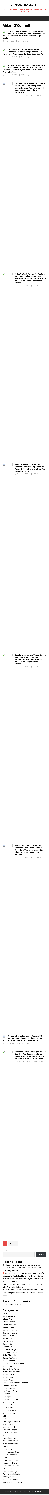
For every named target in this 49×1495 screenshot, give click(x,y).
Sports (5, 1457)
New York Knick (9, 1427)
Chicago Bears (8, 1341)
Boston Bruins (8, 1335)
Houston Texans (9, 1377)
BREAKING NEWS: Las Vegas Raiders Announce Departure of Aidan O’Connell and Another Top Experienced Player (30, 467)
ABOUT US (7, 1313)
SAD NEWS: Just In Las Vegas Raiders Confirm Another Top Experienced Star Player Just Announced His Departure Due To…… (24, 51)
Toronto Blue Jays (10, 1471)
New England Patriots (11, 1421)
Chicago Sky (7, 1347)
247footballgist (23, 41)
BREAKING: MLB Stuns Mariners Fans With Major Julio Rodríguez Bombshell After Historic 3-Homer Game (23, 1292)
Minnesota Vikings (10, 1413)
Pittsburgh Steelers (10, 1443)
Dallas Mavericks (9, 1355)
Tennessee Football (11, 1460)
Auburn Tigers (8, 1327)
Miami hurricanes (9, 1407)
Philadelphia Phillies (10, 1441)
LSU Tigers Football (10, 1399)
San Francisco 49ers (11, 1452)
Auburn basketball (10, 1324)
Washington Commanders (13, 1482)
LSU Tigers (7, 1396)
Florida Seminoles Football (13, 1363)
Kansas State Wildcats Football (15, 1383)
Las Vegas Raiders (10, 1388)
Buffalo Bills (7, 1338)
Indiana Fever (8, 1380)
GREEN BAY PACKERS (11, 1371)
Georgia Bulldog (9, 1366)
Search (5, 1250)
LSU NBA (6, 1394)
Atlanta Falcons (9, 1322)
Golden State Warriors (11, 1369)
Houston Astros (9, 1374)
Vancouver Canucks (10, 1479)
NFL (4, 1435)
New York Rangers (10, 1430)
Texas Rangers (9, 1468)
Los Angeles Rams (10, 1391)
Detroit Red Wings (10, 1358)
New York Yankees (10, 1432)
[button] (45, 18)
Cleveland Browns (10, 1352)
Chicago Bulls (8, 1344)
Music (5, 1418)
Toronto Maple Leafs (11, 1474)
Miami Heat (7, 1405)
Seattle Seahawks (10, 1454)
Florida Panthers (9, 1360)
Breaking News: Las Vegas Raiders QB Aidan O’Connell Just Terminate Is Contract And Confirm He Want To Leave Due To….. (24, 1038)
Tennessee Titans (10, 1463)
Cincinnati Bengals (10, 1349)
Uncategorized (8, 1477)
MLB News (7, 1416)
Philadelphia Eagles (10, 1438)
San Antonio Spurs (10, 1449)
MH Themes (39, 1491)
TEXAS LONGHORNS (11, 1466)
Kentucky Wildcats (10, 1385)
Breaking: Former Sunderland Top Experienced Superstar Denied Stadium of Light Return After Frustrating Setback (22, 1268)
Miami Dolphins (9, 1402)
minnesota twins (9, 1410)
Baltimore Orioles (10, 1330)
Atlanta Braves (8, 1319)
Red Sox (6, 1446)
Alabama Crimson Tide (12, 1316)
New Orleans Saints (10, 1424)
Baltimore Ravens (10, 1333)
